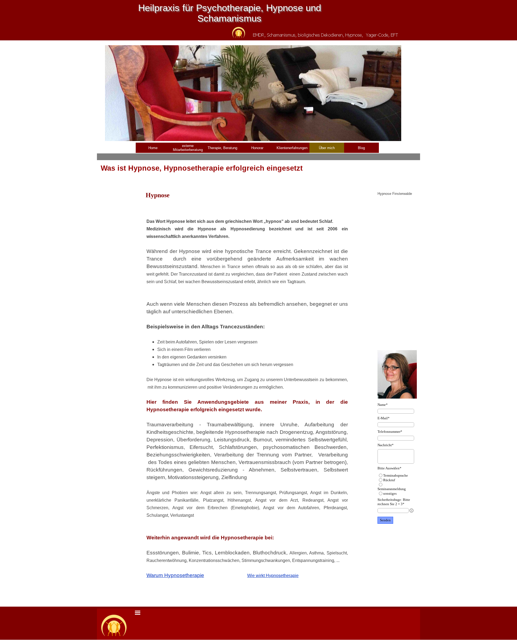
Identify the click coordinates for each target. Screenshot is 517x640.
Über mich (327, 148)
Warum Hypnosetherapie (175, 575)
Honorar (257, 148)
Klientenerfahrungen (292, 148)
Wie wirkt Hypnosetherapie (273, 575)
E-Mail (384, 418)
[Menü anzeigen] (138, 613)
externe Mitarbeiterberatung (188, 148)
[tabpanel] (247, 398)
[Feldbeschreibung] (411, 510)
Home (153, 148)
